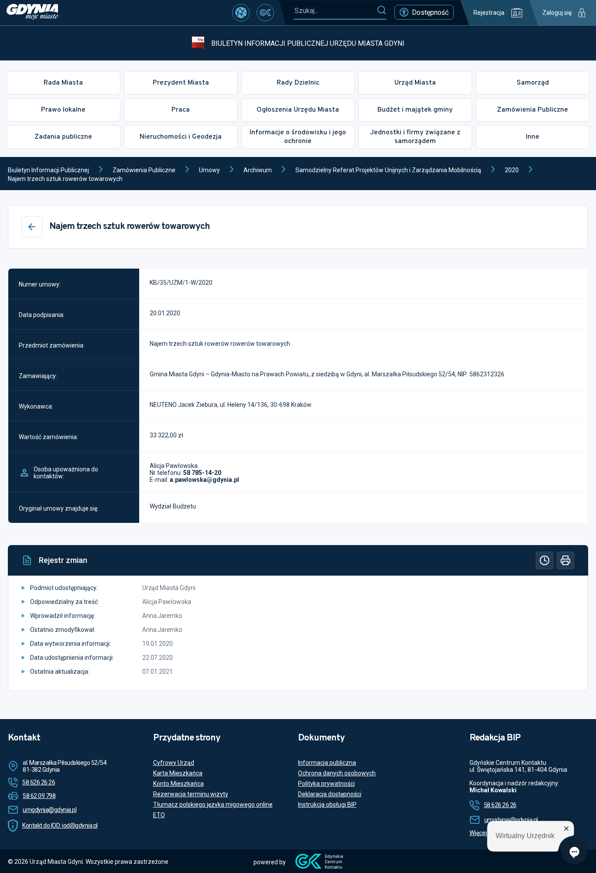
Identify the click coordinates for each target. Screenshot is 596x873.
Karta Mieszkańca (177, 773)
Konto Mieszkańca (178, 783)
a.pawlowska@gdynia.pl (204, 479)
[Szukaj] (382, 10)
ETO (159, 815)
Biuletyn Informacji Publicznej (48, 170)
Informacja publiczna (327, 762)
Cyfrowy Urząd (173, 762)
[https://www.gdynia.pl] (32, 12)
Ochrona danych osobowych (337, 773)
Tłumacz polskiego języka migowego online (213, 804)
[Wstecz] (31, 226)
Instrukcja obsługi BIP (327, 804)
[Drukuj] (565, 560)
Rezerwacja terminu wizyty (190, 794)
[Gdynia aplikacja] (265, 12)
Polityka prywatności (326, 783)
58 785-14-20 (202, 472)
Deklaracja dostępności (329, 794)
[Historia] (544, 560)
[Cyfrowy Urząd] (241, 12)
